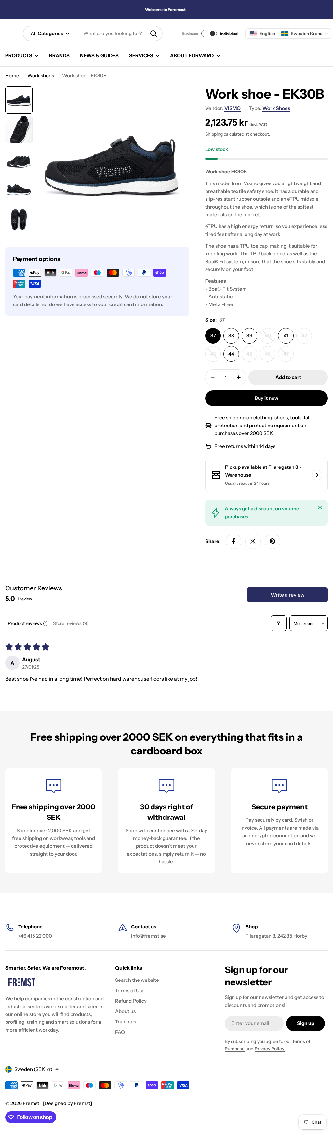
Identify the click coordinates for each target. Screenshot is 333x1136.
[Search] (153, 33)
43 (215, 356)
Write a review (288, 594)
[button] (288, 33)
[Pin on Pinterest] (272, 541)
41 (286, 335)
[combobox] (93, 33)
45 (251, 356)
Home (12, 76)
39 (249, 335)
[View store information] (317, 475)
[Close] (320, 507)
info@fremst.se (148, 936)
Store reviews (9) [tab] (71, 623)
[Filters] (279, 623)
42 (306, 338)
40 (270, 338)
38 (231, 335)
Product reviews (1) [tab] (28, 623)
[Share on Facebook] (233, 541)
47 (288, 356)
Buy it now (266, 398)
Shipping (214, 134)
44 (231, 354)
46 (270, 356)
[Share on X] (253, 541)
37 (213, 335)
